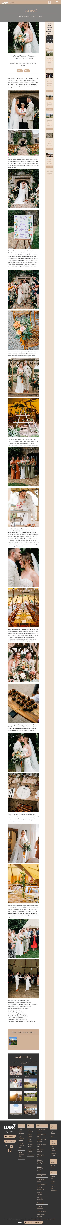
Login (52, 1136)
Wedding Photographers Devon (41, 1168)
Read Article (49, 69)
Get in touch (10, 1141)
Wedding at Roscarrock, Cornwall (49, 161)
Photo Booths (40, 1203)
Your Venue (49, 36)
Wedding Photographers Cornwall (41, 1161)
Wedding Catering (41, 1184)
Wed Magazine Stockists (21, 1138)
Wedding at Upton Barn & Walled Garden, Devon (49, 61)
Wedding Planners (41, 1211)
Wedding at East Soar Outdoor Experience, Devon (50, 83)
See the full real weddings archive (49, 173)
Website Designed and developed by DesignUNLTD (43, 1219)
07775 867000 (10, 1136)
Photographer (50, 39)
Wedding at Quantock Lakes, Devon (49, 104)
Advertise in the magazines (53, 1148)
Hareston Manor (13, 1046)
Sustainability (31, 1155)
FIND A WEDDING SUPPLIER (34, 1222)
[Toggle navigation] (57, 2)
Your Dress (49, 42)
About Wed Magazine (21, 1131)
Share (20, 71)
